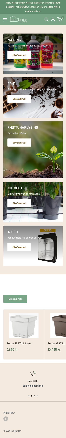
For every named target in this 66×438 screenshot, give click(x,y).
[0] (60, 19)
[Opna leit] (46, 19)
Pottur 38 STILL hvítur (19, 343)
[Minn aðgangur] (53, 19)
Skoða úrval (15, 298)
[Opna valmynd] (5, 19)
